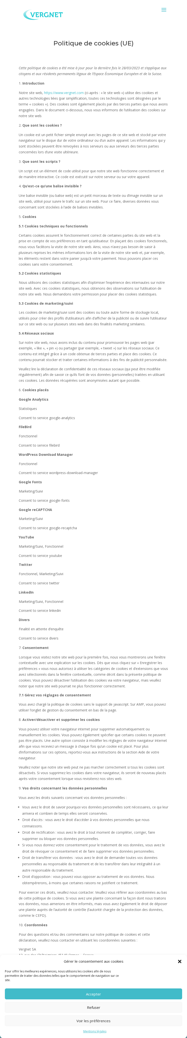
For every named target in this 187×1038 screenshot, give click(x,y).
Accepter (93, 994)
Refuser (93, 1007)
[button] (179, 961)
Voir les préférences (93, 1020)
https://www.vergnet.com (64, 92)
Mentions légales (94, 1031)
